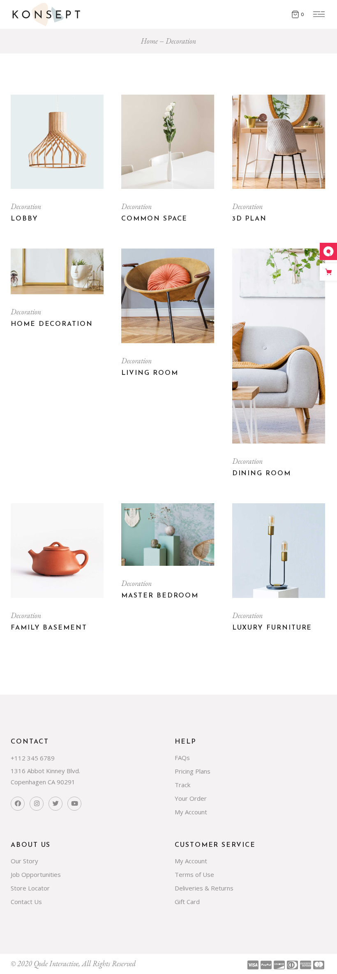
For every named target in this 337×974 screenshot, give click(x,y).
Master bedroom (160, 596)
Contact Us (26, 901)
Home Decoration (52, 324)
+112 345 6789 (33, 758)
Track (182, 785)
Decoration (26, 206)
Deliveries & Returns (204, 888)
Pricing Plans (192, 771)
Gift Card (187, 901)
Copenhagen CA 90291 (43, 782)
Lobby (24, 219)
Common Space (154, 219)
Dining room (261, 473)
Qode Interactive (56, 963)
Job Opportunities (36, 874)
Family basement (49, 628)
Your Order (191, 798)
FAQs (182, 757)
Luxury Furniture (272, 628)
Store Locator (30, 888)
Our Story (24, 861)
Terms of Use (194, 874)
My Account (191, 812)
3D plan (249, 219)
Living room (149, 373)
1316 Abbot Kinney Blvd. (45, 771)
